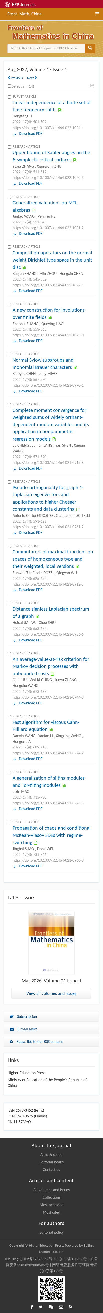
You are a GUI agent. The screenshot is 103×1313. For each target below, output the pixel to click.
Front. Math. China (25, 14)
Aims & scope (51, 1155)
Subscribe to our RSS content (39, 1042)
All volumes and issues (52, 1190)
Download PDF (30, 134)
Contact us (51, 1170)
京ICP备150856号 (73, 1259)
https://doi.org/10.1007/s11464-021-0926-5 (48, 803)
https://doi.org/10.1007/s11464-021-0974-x (48, 753)
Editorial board (52, 1162)
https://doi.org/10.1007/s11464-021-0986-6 (48, 635)
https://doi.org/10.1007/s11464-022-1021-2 (48, 228)
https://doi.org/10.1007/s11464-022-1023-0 (48, 335)
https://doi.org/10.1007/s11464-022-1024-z (48, 128)
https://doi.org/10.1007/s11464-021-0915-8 (48, 463)
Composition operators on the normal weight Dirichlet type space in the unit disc (52, 260)
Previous (16, 78)
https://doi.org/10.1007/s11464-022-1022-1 (48, 285)
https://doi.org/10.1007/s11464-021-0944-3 (48, 698)
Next (31, 78)
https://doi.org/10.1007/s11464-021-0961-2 (48, 527)
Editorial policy (52, 1233)
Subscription (26, 1017)
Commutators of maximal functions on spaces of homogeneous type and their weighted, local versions (53, 559)
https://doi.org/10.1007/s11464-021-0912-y (48, 585)
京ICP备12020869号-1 (38, 1259)
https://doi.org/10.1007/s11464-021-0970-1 (48, 386)
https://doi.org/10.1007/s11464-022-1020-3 (48, 178)
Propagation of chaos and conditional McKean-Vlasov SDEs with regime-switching (52, 835)
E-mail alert (26, 1029)
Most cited (51, 1213)
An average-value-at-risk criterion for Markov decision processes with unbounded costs (51, 666)
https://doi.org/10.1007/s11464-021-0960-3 (48, 861)
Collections (51, 1198)
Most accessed (52, 1205)
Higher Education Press (26, 1073)
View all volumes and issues (51, 993)
